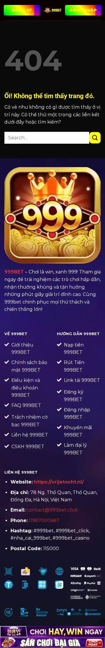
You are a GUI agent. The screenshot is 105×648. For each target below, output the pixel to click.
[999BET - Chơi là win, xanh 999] (52, 10)
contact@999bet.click (52, 510)
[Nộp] (95, 137)
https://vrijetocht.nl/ (59, 482)
